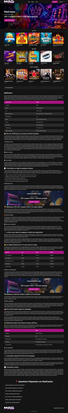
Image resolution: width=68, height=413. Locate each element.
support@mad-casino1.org (59, 408)
